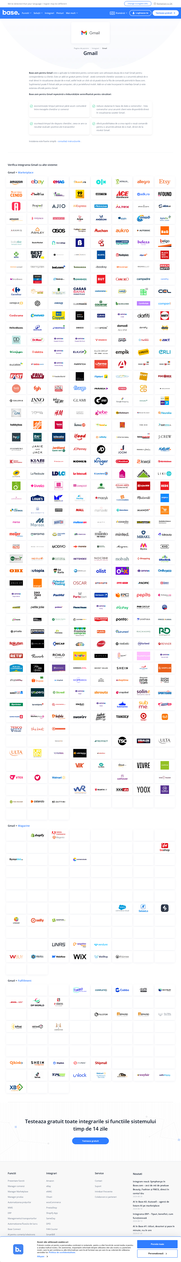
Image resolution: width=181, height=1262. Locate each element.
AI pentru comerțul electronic (21, 1234)
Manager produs (15, 1196)
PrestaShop (51, 1207)
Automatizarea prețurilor (19, 1202)
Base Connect (14, 1229)
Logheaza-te (142, 13)
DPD (48, 1223)
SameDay (50, 1218)
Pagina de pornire (81, 48)
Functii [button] (25, 13)
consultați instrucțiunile (69, 141)
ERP (9, 1213)
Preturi (60, 13)
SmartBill (50, 1234)
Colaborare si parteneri (106, 1196)
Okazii (49, 1196)
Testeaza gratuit (164, 13)
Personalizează (155, 1253)
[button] (118, 13)
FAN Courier (52, 1229)
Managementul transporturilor (22, 1218)
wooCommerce (53, 1202)
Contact (98, 1180)
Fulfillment (24, 980)
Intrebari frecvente (103, 1191)
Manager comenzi (16, 1186)
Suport (98, 1186)
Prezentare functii (16, 1180)
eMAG (49, 1191)
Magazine (24, 825)
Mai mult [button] (71, 13)
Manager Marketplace (18, 1191)
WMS (10, 1207)
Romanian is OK (164, 3)
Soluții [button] (37, 13)
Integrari (49, 13)
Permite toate (157, 1244)
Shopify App (52, 1213)
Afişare (40, 1256)
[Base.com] (11, 13)
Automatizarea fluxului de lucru (22, 1223)
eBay (48, 1186)
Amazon (50, 1180)
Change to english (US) (138, 3)
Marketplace (25, 172)
